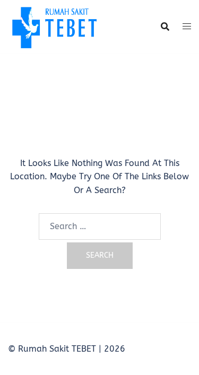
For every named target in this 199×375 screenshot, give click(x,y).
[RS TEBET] (54, 26)
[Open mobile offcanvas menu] (187, 26)
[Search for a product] (165, 26)
